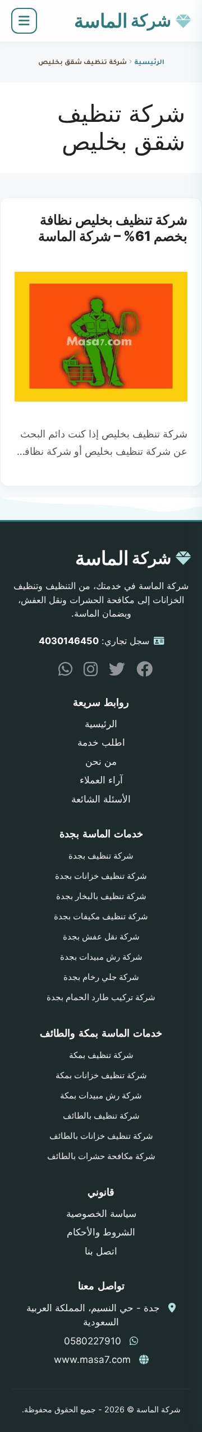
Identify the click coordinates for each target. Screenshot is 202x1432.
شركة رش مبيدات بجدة (101, 957)
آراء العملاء (101, 780)
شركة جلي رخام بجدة (101, 977)
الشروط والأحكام (101, 1232)
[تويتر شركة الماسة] (112, 671)
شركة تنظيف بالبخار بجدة (101, 896)
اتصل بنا (101, 1251)
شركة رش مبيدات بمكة (101, 1096)
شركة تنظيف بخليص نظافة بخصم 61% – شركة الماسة (112, 228)
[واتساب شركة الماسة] (61, 671)
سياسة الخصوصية (101, 1213)
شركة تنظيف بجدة (101, 856)
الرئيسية (149, 63)
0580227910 (92, 1341)
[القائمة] (24, 21)
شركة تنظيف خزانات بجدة (101, 876)
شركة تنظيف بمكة (101, 1055)
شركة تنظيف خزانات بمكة (101, 1075)
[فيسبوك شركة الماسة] (140, 671)
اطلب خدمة (101, 742)
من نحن (101, 761)
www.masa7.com (92, 1359)
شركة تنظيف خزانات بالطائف (101, 1136)
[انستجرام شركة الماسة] (86, 671)
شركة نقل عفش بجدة (101, 937)
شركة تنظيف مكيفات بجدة (101, 916)
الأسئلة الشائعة (101, 799)
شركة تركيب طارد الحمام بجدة (101, 997)
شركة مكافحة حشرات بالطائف (101, 1156)
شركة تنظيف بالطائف (101, 1116)
